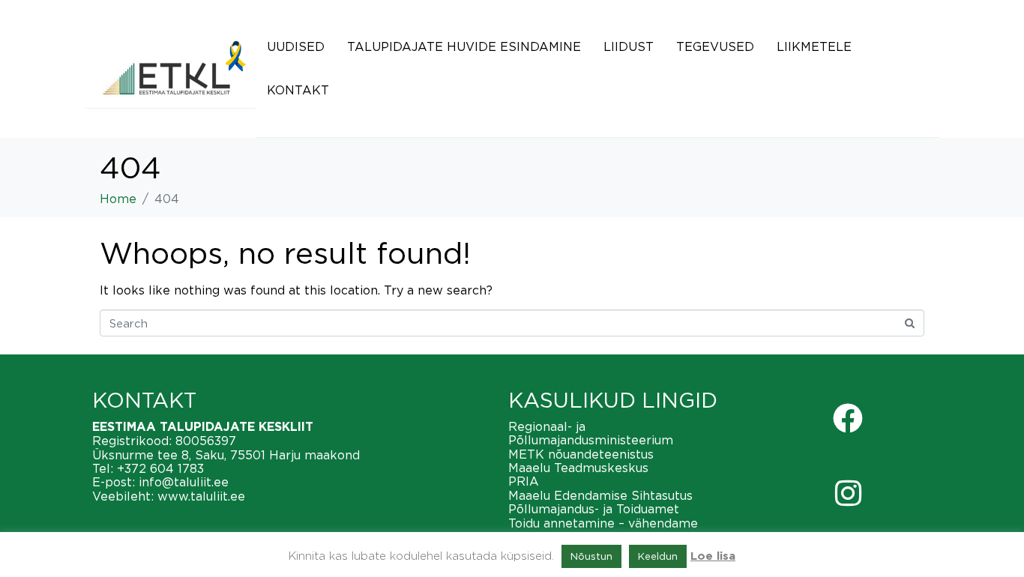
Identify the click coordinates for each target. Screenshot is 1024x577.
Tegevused (715, 46)
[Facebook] (848, 418)
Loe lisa (712, 556)
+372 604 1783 (160, 468)
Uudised (296, 46)
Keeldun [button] (658, 556)
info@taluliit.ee (184, 482)
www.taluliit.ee (201, 496)
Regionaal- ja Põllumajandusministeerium (590, 433)
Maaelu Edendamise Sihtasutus (600, 495)
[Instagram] (848, 493)
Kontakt (298, 90)
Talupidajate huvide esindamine (464, 46)
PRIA (523, 481)
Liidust (628, 46)
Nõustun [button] (591, 556)
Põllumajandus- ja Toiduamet (593, 509)
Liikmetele (814, 46)
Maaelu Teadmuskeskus (578, 467)
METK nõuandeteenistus (581, 454)
